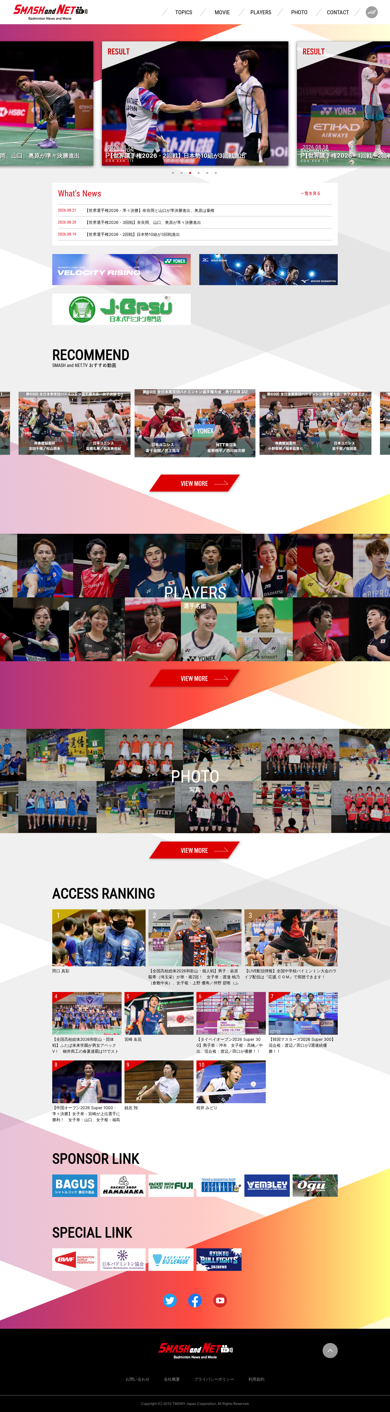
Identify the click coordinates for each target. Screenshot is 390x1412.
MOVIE (222, 12)
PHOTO (299, 12)
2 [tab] (182, 173)
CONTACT (338, 12)
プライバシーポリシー (214, 1379)
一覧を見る (311, 193)
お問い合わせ (138, 1379)
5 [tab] (208, 173)
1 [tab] (173, 173)
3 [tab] (191, 173)
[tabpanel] (195, 103)
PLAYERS (260, 12)
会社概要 (172, 1379)
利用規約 (256, 1379)
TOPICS (183, 12)
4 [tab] (199, 173)
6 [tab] (216, 173)
